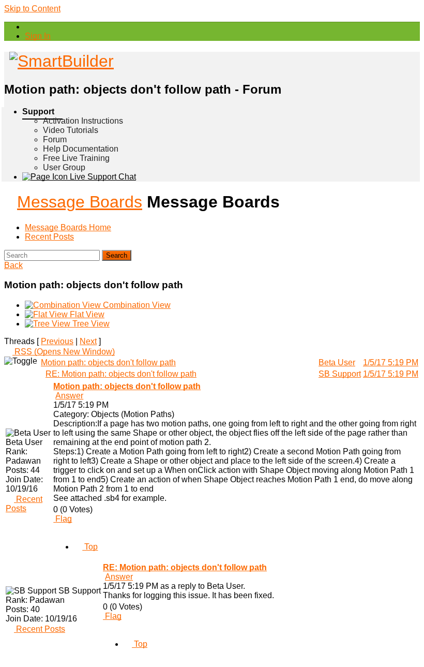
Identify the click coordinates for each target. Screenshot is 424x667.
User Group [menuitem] (64, 167)
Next (88, 341)
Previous (57, 341)
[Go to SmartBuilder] (59, 61)
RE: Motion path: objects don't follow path (121, 373)
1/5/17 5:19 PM (390, 362)
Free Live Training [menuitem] (76, 158)
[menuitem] (38, 36)
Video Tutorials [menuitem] (70, 130)
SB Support (340, 373)
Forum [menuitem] (55, 139)
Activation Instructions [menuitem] (83, 120)
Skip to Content (32, 8)
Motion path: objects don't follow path (108, 362)
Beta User (337, 362)
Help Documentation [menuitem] (80, 148)
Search (116, 255)
